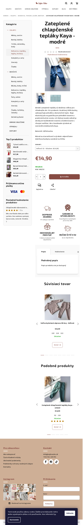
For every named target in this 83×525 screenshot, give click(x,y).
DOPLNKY (13, 131)
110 (53, 333)
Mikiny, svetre (16, 35)
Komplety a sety (17, 58)
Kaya (57, 48)
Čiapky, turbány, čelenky (17, 111)
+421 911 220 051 (49, 457)
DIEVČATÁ (13, 72)
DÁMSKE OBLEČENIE (17, 122)
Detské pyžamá (17, 117)
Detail (56, 345)
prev (37, 324)
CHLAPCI (13, 30)
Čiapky (14, 66)
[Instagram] (51, 461)
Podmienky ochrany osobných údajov (18, 464)
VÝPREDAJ (13, 126)
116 (57, 333)
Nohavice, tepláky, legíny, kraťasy (18, 52)
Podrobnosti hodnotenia (57, 54)
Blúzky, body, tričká (19, 86)
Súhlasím (69, 513)
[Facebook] (45, 461)
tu (55, 514)
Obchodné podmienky (12, 460)
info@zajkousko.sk (50, 454)
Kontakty (7, 467)
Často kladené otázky (12, 457)
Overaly (14, 62)
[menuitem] (8, 9)
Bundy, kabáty (17, 40)
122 (62, 333)
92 (55, 415)
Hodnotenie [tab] (60, 252)
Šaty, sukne (15, 97)
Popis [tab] (43, 252)
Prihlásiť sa (49, 504)
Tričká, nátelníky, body (18, 45)
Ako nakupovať (9, 454)
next (78, 324)
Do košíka (65, 177)
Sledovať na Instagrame (21, 503)
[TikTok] (56, 461)
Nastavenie (14, 520)
